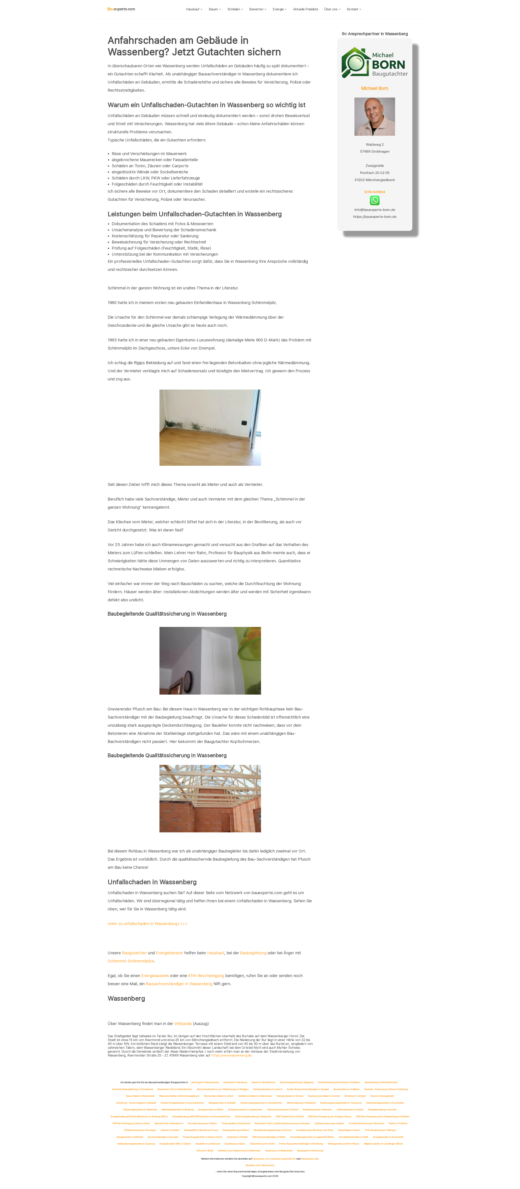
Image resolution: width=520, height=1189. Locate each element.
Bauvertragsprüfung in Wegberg (296, 1082)
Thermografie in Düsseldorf (235, 1123)
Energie (278, 9)
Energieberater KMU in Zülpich (175, 1143)
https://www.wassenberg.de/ (231, 1055)
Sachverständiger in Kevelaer (163, 1137)
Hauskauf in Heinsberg (235, 1082)
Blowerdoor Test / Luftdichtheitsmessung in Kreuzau (282, 1123)
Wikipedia (183, 1023)
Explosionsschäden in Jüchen (324, 1096)
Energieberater (169, 952)
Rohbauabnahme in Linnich (267, 1089)
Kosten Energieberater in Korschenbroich (182, 1102)
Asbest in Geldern (170, 1130)
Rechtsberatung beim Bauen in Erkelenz (339, 1082)
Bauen (213, 9)
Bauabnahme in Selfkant (347, 1089)
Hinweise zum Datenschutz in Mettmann (239, 1150)
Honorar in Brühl (204, 1150)
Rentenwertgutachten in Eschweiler (385, 1102)
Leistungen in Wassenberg (205, 1082)
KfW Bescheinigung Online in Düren (131, 1123)
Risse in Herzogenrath (382, 1096)
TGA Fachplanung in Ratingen (380, 1130)
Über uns (330, 9)
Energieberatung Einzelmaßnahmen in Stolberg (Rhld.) (139, 1116)
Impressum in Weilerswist (278, 1150)
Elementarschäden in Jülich (218, 1096)
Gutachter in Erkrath (237, 1137)
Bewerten (256, 9)
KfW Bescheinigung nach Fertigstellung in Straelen (382, 1116)
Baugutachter (134, 952)
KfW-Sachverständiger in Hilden (269, 1137)
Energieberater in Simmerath (388, 1137)
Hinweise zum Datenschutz (260, 1165)
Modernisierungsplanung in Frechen (273, 1130)
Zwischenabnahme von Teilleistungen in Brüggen (223, 1089)
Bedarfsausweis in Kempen (317, 1109)
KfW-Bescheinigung (206, 975)
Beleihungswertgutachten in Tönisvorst (341, 1102)
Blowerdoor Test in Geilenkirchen (174, 1089)
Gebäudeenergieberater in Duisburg (136, 1143)
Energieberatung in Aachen (382, 1109)
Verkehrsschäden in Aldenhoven (255, 1096)
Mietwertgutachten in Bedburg (178, 1109)
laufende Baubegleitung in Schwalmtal (132, 1089)
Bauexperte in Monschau (310, 1150)
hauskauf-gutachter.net (283, 1158)
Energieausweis (155, 975)
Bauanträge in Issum (349, 1130)
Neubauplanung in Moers (236, 1130)
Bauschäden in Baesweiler (140, 1096)
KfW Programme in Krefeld (289, 1116)
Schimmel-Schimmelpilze (131, 961)
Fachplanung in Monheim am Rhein (315, 1130)
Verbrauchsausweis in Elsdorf (282, 1109)
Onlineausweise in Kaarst (350, 1109)
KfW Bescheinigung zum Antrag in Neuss (329, 1116)
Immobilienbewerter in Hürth (353, 1137)
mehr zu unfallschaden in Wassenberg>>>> (147, 923)
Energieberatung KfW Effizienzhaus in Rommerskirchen (201, 1116)
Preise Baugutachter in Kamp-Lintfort (202, 1137)
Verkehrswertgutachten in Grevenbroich (261, 1102)
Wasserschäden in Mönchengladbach (179, 1096)
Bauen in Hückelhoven (263, 1082)
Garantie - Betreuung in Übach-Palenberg (386, 1089)
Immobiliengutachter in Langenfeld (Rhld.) (312, 1137)
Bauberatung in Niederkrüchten (381, 1082)
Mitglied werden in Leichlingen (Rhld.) (383, 1143)
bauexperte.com (261, 1158)
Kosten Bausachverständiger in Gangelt (308, 1089)
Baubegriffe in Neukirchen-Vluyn (201, 1130)
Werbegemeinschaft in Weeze (343, 1143)
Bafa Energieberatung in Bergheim (253, 1116)
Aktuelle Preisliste (305, 9)
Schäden (233, 9)
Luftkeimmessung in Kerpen (329, 1123)
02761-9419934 (374, 192)
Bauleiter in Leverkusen (208, 1143)
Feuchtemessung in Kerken (202, 1123)
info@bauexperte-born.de (374, 209)
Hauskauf (192, 9)
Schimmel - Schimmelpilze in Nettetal (136, 1102)
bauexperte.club (309, 1158)
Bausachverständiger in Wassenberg (179, 983)
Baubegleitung (253, 952)
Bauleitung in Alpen (235, 1143)
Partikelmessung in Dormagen (140, 1130)
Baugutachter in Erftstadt (130, 1137)
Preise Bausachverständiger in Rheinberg (301, 1143)
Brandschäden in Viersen (290, 1096)
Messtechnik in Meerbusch (169, 1123)
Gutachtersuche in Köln (262, 1143)
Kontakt (352, 9)
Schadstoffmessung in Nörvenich (366, 1123)
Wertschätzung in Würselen (301, 1102)
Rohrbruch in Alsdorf (355, 1096)
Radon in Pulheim (398, 1123)
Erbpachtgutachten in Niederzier (140, 1109)
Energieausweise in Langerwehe (245, 1109)
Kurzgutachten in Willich (210, 1109)
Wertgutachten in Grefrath (222, 1102)
